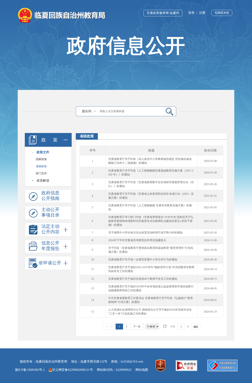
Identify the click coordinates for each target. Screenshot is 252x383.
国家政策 (41, 159)
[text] (130, 111)
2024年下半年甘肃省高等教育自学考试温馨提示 (137, 240)
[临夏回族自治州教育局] (62, 15)
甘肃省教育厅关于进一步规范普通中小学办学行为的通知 (142, 259)
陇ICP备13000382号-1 (30, 369)
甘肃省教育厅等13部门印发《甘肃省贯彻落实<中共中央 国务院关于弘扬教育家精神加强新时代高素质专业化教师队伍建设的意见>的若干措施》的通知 (150, 221)
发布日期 (210, 150)
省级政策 (41, 166)
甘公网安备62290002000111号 (72, 369)
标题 (151, 150)
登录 (191, 12)
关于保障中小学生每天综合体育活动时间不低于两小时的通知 (145, 232)
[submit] (168, 111)
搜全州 (86, 111)
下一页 (136, 326)
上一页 (109, 326)
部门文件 (41, 173)
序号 (92, 150)
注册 (202, 12)
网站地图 (141, 369)
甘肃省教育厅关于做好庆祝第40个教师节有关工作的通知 (142, 278)
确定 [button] (196, 326)
